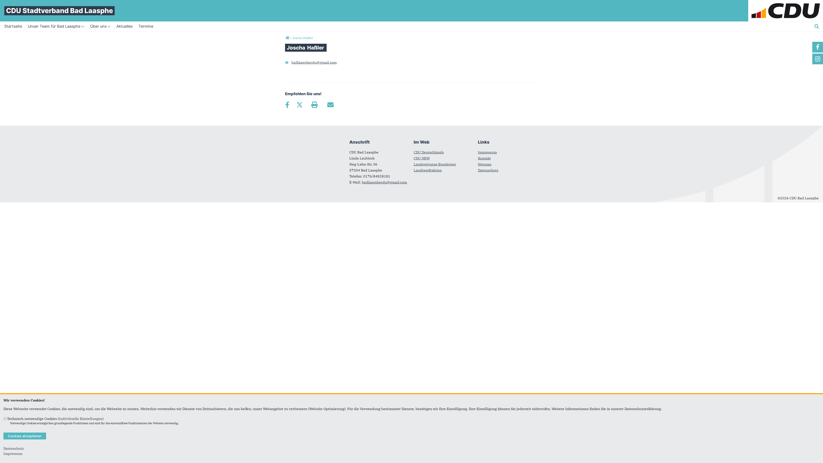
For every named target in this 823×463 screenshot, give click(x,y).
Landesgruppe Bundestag (435, 164)
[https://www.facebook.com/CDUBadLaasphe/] (817, 47)
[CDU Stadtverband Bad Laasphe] (287, 38)
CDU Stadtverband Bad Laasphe (59, 10)
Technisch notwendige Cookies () (55, 418)
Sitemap (484, 164)
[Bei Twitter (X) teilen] (299, 105)
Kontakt (484, 158)
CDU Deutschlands (429, 152)
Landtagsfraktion (428, 170)
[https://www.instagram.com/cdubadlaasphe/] (817, 59)
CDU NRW (422, 158)
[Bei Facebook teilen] (287, 105)
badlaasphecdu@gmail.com (314, 62)
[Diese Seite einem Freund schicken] (330, 105)
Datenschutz (488, 170)
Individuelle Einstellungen (80, 418)
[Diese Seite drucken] (314, 105)
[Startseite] (785, 2)
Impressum (487, 152)
